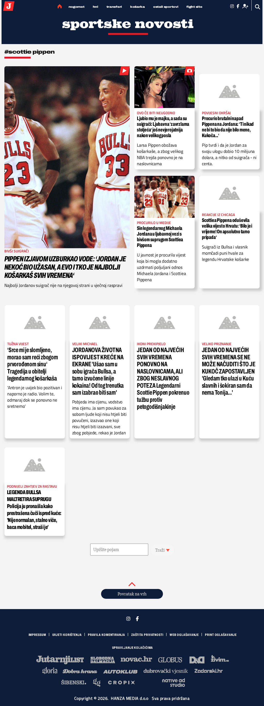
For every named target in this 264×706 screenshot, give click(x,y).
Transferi (114, 6)
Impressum (37, 635)
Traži (160, 550)
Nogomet (77, 6)
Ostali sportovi (165, 6)
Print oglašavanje (220, 635)
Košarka (137, 6)
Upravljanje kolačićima (132, 648)
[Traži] (258, 7)
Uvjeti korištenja (67, 635)
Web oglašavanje (184, 635)
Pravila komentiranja (106, 635)
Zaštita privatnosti (147, 635)
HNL (95, 6)
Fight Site (194, 6)
